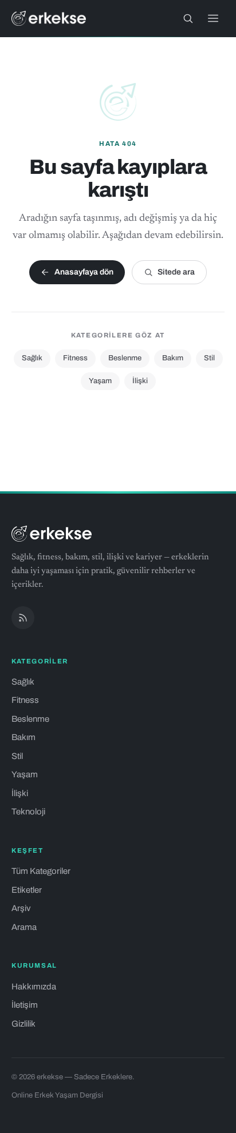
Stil (209, 358)
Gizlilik (23, 1023)
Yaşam (100, 381)
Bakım (172, 358)
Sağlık (32, 358)
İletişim (24, 1004)
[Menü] (213, 18)
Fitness (75, 358)
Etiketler (26, 890)
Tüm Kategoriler (40, 871)
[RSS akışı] (22, 617)
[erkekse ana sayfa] (48, 18)
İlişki (140, 381)
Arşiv (21, 908)
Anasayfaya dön (83, 272)
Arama (24, 927)
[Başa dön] (212, 1118)
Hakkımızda (33, 986)
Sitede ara (176, 272)
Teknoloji (28, 811)
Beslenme (124, 358)
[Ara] (187, 18)
